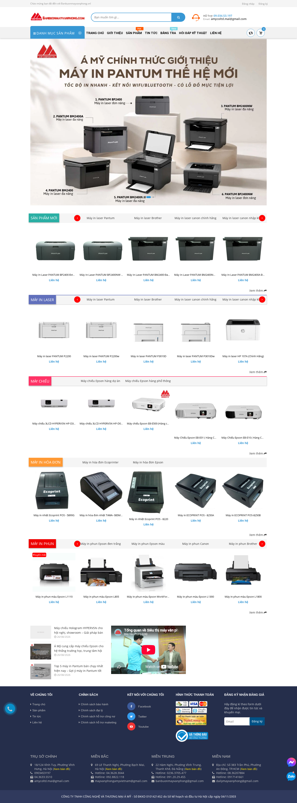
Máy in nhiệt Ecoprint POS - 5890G (54, 515)
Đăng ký (263, 3)
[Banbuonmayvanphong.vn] (57, 16)
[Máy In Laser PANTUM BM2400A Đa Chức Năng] (243, 248)
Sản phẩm (38, 710)
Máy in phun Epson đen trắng (100, 544)
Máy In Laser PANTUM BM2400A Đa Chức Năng (249, 275)
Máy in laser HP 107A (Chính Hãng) (243, 356)
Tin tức (36, 716)
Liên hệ (37, 722)
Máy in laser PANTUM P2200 (54, 356)
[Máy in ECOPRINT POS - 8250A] (195, 491)
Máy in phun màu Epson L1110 (54, 596)
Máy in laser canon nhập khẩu (242, 218)
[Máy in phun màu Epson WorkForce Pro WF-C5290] (148, 572)
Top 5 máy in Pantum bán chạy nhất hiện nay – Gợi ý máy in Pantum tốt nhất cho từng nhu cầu (78, 668)
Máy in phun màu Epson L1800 (243, 596)
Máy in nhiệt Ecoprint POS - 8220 (148, 519)
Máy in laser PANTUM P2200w (101, 356)
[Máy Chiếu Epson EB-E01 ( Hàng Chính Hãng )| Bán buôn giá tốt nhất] (195, 411)
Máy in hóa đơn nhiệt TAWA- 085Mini (101, 515)
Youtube (143, 726)
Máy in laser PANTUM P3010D (148, 356)
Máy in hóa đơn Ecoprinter (100, 462)
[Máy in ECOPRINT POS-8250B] (243, 491)
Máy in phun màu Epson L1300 (196, 596)
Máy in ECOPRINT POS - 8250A (196, 515)
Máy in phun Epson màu (148, 544)
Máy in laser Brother (148, 218)
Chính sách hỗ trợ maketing (98, 722)
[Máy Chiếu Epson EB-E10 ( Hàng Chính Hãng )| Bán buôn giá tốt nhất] (243, 411)
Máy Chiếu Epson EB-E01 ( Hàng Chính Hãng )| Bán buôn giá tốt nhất (215, 437)
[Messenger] (291, 762)
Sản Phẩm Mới (44, 217)
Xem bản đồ (61, 769)
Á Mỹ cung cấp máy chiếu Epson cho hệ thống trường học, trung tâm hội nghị (78, 648)
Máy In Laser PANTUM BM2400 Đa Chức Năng (154, 275)
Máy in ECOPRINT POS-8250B (243, 515)
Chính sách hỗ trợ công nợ (98, 716)
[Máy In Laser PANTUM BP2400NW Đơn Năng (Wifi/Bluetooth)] (101, 248)
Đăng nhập (248, 3)
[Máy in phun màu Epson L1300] (195, 572)
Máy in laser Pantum (101, 218)
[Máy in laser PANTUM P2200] (54, 330)
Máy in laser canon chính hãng (195, 218)
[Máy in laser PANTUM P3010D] (148, 330)
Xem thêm (256, 290)
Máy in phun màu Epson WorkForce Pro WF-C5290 (157, 596)
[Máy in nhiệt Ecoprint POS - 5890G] (54, 491)
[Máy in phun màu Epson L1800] (243, 572)
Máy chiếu (40, 381)
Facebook (144, 706)
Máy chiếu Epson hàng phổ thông (148, 381)
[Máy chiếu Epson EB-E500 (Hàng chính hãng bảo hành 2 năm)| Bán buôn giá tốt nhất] (148, 404)
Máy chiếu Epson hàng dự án (100, 381)
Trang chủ (38, 704)
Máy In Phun (42, 543)
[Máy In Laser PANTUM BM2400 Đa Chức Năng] (148, 248)
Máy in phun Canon (195, 544)
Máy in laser (42, 299)
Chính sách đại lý (92, 710)
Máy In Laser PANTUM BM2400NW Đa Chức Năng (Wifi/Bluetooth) (214, 275)
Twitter (142, 716)
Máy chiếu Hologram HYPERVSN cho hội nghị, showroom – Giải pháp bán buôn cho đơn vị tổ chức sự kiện (78, 630)
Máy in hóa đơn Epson (148, 462)
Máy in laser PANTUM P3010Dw (196, 356)
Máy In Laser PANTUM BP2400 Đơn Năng (56, 275)
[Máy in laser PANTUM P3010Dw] (195, 330)
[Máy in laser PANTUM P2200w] (101, 330)
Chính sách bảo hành (94, 704)
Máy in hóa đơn (46, 462)
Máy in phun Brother (243, 544)
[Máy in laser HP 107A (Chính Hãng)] (243, 330)
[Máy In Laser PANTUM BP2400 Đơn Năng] (54, 248)
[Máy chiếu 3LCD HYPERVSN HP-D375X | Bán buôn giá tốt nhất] (54, 404)
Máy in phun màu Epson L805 (101, 596)
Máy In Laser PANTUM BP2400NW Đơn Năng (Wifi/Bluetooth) (116, 275)
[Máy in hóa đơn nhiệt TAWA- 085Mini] (101, 491)
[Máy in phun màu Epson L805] (101, 572)
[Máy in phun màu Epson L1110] (54, 572)
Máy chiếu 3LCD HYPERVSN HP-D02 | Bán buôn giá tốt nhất (115, 423)
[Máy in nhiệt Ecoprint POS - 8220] (148, 492)
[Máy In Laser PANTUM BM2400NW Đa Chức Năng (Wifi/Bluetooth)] (195, 248)
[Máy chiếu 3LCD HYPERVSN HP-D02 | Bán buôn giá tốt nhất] (101, 404)
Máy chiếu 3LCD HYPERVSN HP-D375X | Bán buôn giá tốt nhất (69, 423)
